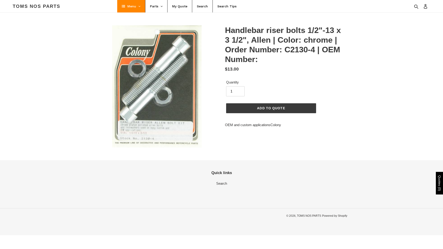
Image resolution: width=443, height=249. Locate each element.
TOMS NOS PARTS (36, 6)
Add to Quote (271, 108)
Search (221, 183)
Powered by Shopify (334, 215)
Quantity (232, 82)
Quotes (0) (439, 183)
